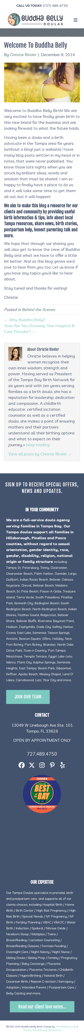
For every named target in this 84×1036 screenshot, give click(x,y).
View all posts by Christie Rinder (40, 453)
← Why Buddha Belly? (24, 319)
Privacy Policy (31, 1030)
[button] (21, 765)
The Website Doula (66, 1026)
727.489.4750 (42, 754)
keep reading (38, 444)
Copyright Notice (51, 1030)
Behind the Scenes (38, 309)
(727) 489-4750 (55, 5)
